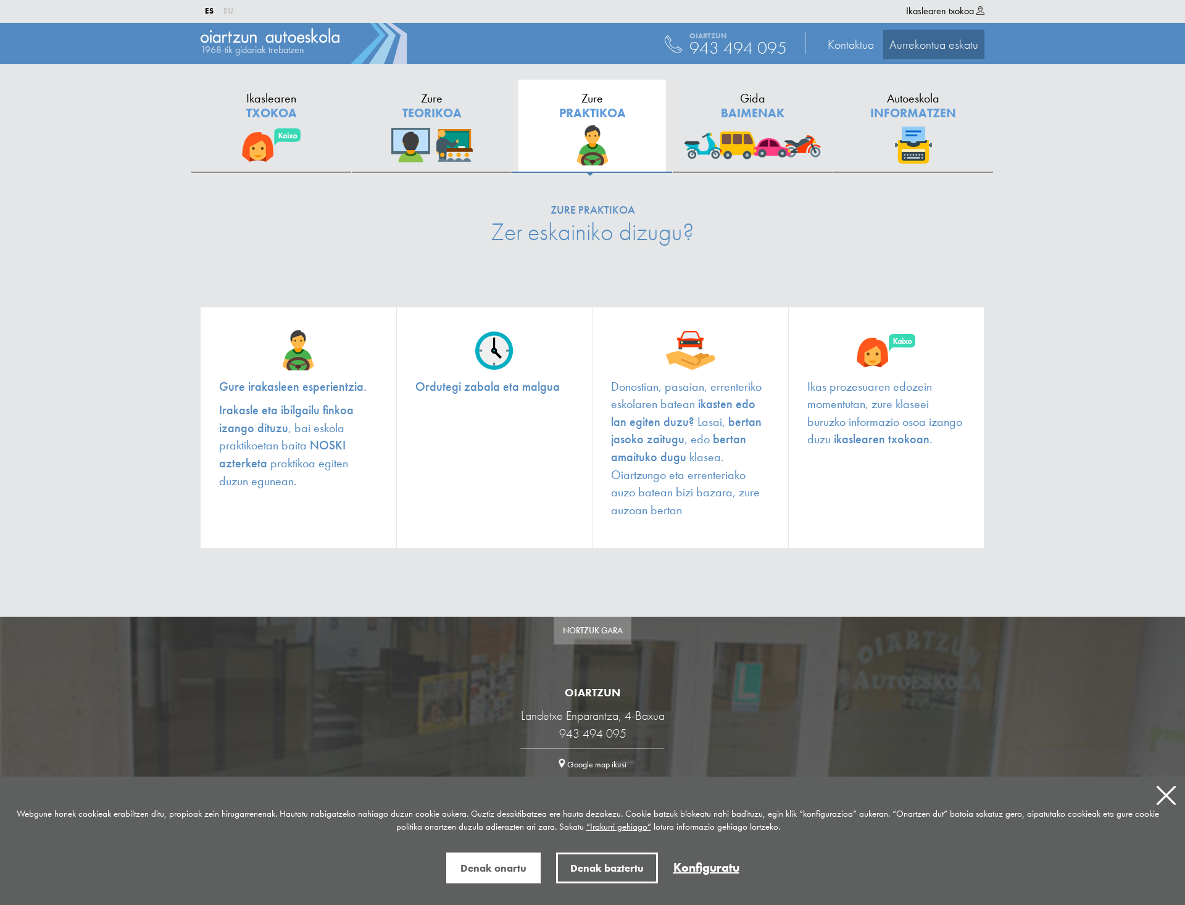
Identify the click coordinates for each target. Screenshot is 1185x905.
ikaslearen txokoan (881, 439)
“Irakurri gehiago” (618, 826)
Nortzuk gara (593, 630)
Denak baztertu (607, 868)
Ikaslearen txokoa (941, 10)
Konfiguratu (706, 867)
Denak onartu (493, 868)
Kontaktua (903, 44)
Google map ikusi (595, 764)
